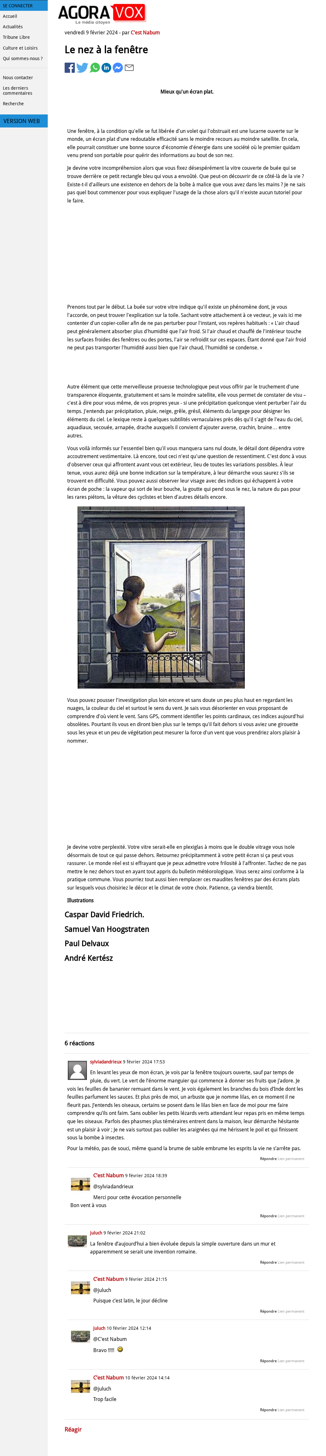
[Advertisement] (187, 254)
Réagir (73, 1429)
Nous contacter (18, 77)
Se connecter (17, 5)
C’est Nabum (145, 33)
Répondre (268, 1159)
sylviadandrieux (106, 1061)
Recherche (13, 103)
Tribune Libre (16, 37)
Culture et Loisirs (20, 48)
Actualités (13, 26)
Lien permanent (291, 1159)
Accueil (10, 16)
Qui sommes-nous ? (23, 58)
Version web (22, 121)
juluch (96, 1232)
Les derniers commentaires (17, 91)
